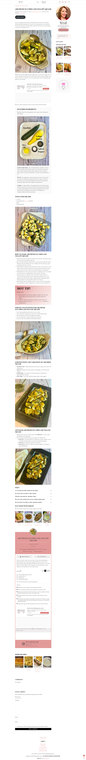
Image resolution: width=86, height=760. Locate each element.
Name (16, 717)
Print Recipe (25, 556)
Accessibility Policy (43, 748)
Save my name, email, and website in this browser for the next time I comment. (33, 726)
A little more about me (63, 30)
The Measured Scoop (18, 5)
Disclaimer (43, 745)
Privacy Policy (43, 744)
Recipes (23, 5)
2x (47, 570)
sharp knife (26, 200)
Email (16, 721)
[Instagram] (65, 2)
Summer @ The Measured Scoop (29, 549)
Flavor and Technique (44, 2)
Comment (17, 700)
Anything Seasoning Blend (37, 301)
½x (43, 570)
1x (45, 570)
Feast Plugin (46, 758)
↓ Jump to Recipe (20, 17)
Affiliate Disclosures (43, 750)
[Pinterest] (62, 2)
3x (49, 570)
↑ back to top (43, 737)
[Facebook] (60, 2)
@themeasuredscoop (41, 643)
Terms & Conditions (43, 747)
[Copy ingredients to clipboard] (20, 570)
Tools (38, 2)
